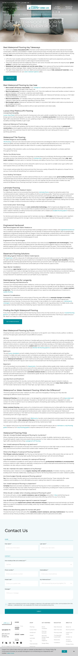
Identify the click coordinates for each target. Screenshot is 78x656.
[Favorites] (56, 12)
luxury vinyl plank (14, 353)
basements (31, 366)
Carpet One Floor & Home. (13, 646)
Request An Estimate (69, 7)
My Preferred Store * (45, 579)
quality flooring (8, 292)
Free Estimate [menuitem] (33, 643)
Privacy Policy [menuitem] (70, 644)
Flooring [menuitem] (32, 627)
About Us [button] (5, 11)
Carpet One (6, 14)
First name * (8, 543)
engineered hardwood (67, 229)
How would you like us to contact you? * (15, 560)
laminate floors (44, 192)
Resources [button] (15, 7)
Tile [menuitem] (31, 641)
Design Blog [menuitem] (45, 643)
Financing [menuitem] (32, 646)
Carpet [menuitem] (31, 635)
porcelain (68, 398)
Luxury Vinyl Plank (8, 115)
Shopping (25, 14)
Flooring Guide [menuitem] (58, 632)
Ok (64, 651)
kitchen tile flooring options (41, 347)
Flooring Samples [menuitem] (44, 632)
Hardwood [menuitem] (32, 632)
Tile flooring (7, 141)
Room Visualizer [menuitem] (44, 627)
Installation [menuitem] (57, 642)
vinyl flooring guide (23, 427)
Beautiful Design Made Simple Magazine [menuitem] (45, 638)
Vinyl (55, 495)
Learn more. (10, 653)
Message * (7, 589)
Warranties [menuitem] (57, 639)
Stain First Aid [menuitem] (58, 629)
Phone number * (9, 570)
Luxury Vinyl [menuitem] (33, 629)
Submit (39, 611)
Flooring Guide (16, 14)
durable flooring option (60, 210)
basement (9, 258)
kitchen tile (37, 158)
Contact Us (10, 78)
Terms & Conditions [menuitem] (69, 640)
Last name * (43, 543)
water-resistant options (31, 71)
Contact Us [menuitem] (69, 637)
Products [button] (5, 7)
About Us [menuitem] (68, 627)
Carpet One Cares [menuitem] (69, 633)
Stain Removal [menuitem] (58, 627)
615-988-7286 (25, 2)
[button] (53, 12)
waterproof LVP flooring (33, 441)
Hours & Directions (57, 7)
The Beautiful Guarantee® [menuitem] (57, 636)
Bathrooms (34, 418)
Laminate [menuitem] (32, 638)
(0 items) (59, 12)
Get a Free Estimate (12, 321)
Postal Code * (8, 579)
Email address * (44, 570)
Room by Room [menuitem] (70, 629)
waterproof (37, 87)
